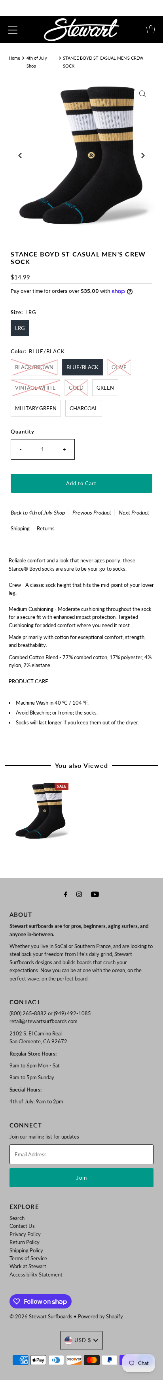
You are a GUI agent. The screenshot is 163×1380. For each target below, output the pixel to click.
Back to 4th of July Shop (38, 512)
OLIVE (119, 367)
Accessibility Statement (36, 1274)
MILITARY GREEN (36, 408)
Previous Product (91, 512)
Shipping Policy (26, 1250)
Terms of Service (28, 1258)
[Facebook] (65, 894)
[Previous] (20, 155)
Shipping (20, 528)
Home (14, 57)
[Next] (142, 155)
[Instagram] (79, 894)
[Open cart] (150, 29)
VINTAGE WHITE (35, 388)
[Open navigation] (12, 29)
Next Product (134, 512)
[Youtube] (95, 894)
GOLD (76, 388)
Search (17, 1218)
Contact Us (22, 1226)
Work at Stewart (27, 1266)
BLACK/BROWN (34, 367)
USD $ (82, 1340)
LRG (20, 328)
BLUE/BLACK (82, 367)
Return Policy (24, 1242)
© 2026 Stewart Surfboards (40, 1316)
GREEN (105, 388)
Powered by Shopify (100, 1316)
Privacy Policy (25, 1234)
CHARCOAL (84, 408)
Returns (46, 528)
